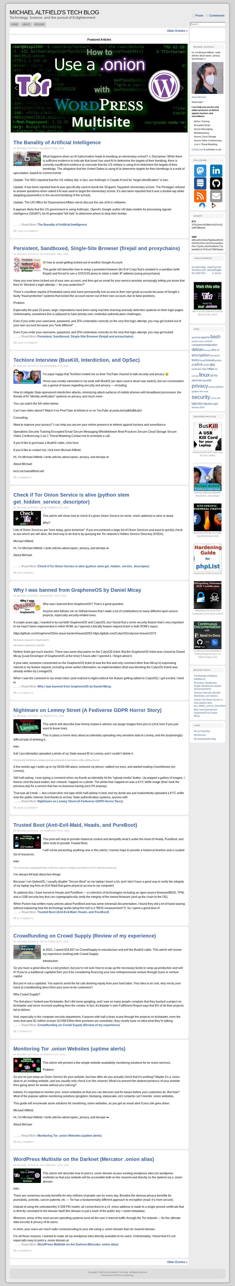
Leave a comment (27, 231)
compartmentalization (204, 344)
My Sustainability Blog (205, 739)
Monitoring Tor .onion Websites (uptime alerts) (69, 1049)
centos (201, 341)
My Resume (200, 735)
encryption (201, 355)
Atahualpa (129, 1275)
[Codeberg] (202, 205)
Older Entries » (177, 30)
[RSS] (200, 196)
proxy (212, 386)
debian (198, 349)
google (206, 365)
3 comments (24, 1251)
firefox (196, 360)
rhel (201, 391)
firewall (210, 360)
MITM (214, 375)
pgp (204, 380)
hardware (196, 369)
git (193, 364)
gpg (212, 364)
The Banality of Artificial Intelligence (57, 142)
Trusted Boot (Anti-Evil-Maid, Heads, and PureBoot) (75, 825)
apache (205, 337)
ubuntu (207, 403)
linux (204, 375)
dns (213, 349)
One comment (25, 573)
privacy (200, 386)
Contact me (197, 149)
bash (215, 336)
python (219, 386)
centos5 (208, 341)
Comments (217, 15)
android (196, 337)
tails (195, 403)
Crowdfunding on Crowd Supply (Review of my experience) (84, 936)
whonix (195, 407)
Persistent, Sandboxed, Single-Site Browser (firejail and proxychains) (96, 248)
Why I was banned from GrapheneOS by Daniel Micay (77, 590)
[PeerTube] (214, 205)
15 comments (25, 693)
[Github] (216, 183)
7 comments (24, 1031)
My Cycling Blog (202, 731)
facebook (215, 355)
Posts (199, 15)
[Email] (216, 196)
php (209, 380)
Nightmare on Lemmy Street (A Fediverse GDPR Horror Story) (87, 710)
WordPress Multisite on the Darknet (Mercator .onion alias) (83, 1159)
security (201, 397)
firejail (202, 360)
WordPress (118, 1275)
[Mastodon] (200, 171)
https (210, 369)
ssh (218, 398)
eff (218, 350)
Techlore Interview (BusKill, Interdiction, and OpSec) (76, 360)
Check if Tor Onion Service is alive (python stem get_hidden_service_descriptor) (93, 566)
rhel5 (206, 391)
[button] (99, 88)
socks (213, 398)
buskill (194, 341)
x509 (201, 407)
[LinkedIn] (216, 171)
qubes (195, 391)
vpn (215, 403)
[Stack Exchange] (200, 183)
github (199, 364)
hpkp (204, 369)
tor (200, 403)
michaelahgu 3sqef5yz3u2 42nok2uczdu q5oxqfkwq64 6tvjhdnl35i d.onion (206, 270)
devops (207, 350)
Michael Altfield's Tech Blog (54, 12)
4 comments (24, 477)
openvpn (197, 380)
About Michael (199, 97)
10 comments (25, 918)
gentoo (217, 360)
